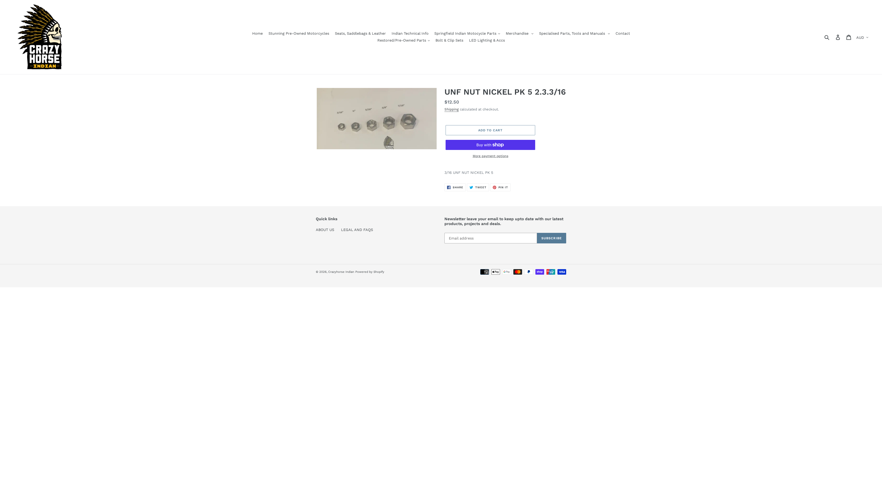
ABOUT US (325, 230)
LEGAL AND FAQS (357, 230)
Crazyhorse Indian (341, 271)
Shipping (451, 109)
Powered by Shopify (369, 271)
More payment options (490, 156)
